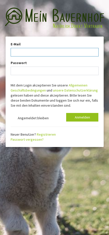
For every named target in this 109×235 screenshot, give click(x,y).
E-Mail (16, 44)
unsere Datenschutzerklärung (75, 90)
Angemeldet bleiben (32, 118)
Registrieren (46, 134)
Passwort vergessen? (27, 139)
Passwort (19, 63)
